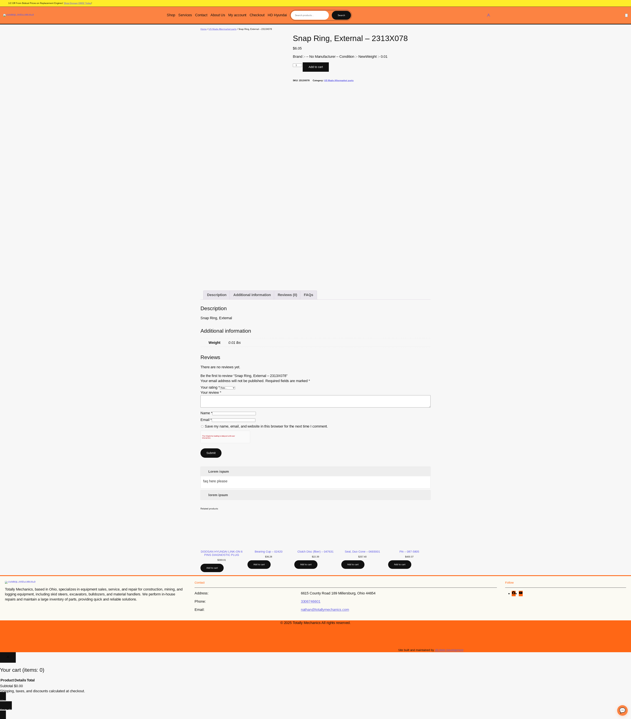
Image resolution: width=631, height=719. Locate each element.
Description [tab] (216, 295)
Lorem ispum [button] (218, 471)
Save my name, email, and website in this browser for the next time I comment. (266, 426)
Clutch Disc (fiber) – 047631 (315, 551)
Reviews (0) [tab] (287, 295)
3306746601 (310, 601)
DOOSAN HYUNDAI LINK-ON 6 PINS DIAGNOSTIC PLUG (222, 553)
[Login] (488, 15)
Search (341, 15)
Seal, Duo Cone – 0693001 (362, 551)
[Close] (8, 657)
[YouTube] (521, 593)
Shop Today (77, 3)
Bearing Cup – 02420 (268, 551)
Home (203, 29)
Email (206, 420)
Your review (210, 392)
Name (206, 413)
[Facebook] (514, 593)
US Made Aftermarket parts (222, 29)
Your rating (210, 387)
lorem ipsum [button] (218, 495)
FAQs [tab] (308, 295)
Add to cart (316, 67)
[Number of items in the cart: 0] (626, 15)
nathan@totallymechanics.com (325, 610)
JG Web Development (449, 650)
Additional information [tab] (252, 295)
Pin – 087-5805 (409, 551)
